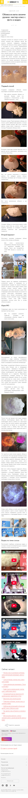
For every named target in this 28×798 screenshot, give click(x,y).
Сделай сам (14, 11)
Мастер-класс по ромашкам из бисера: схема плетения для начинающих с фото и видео (13, 675)
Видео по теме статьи (7, 37)
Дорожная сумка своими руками (12, 699)
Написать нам (10, 781)
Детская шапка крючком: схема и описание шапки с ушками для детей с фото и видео (14, 718)
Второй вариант (5, 33)
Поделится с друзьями (14, 725)
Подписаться (6, 739)
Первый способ (5, 32)
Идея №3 (3, 35)
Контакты (3, 777)
